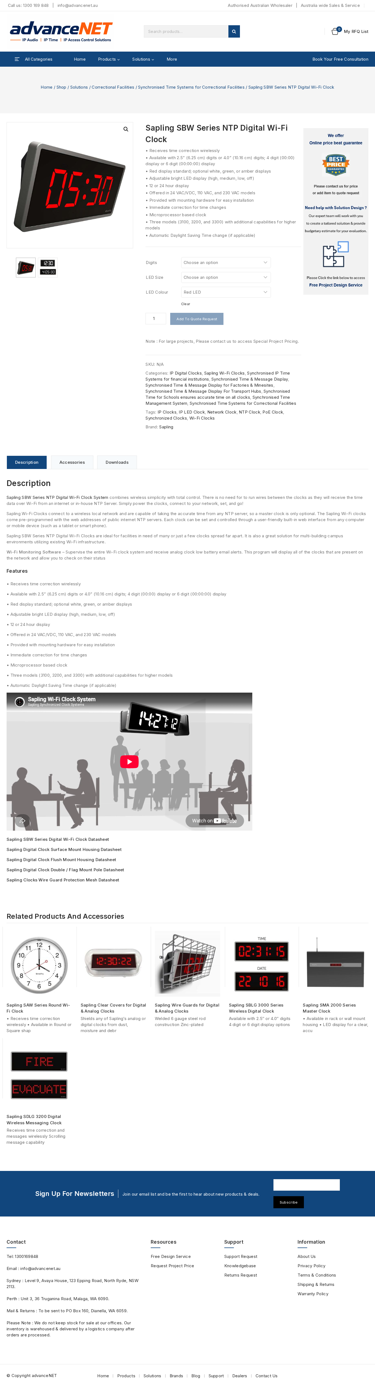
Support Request (241, 1256)
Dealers (239, 1375)
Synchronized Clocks (166, 418)
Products (126, 1375)
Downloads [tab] (117, 462)
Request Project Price (172, 1265)
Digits (151, 262)
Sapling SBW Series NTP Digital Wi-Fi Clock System (57, 497)
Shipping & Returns (316, 1284)
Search (234, 31)
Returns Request (240, 1275)
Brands (176, 1375)
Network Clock (222, 412)
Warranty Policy (313, 1293)
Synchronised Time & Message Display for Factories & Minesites (209, 385)
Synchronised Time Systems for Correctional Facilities (243, 403)
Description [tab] (26, 462)
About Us (307, 1256)
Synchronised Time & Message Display (249, 379)
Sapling (166, 426)
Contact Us (267, 1375)
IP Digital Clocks (186, 373)
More (172, 59)
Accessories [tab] (72, 462)
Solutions (152, 1375)
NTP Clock (249, 412)
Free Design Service (171, 1256)
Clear (186, 304)
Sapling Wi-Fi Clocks (224, 373)
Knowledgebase (240, 1265)
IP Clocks (167, 412)
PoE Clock (272, 412)
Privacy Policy (311, 1265)
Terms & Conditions (317, 1275)
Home (80, 59)
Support (216, 1375)
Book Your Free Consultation (340, 59)
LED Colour (157, 292)
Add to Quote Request (197, 319)
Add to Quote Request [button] (115, 990)
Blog (195, 1375)
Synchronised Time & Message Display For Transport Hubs (203, 391)
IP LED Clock (192, 412)
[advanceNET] (61, 31)
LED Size (154, 277)
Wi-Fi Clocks (202, 418)
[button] (126, 129)
